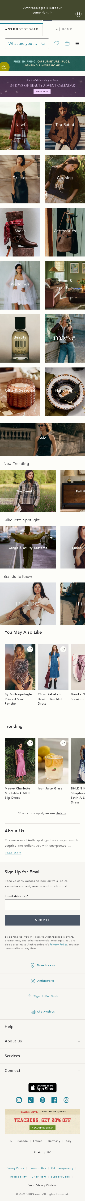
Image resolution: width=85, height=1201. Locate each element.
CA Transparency (62, 1168)
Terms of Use (37, 1168)
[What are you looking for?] (43, 44)
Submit (42, 920)
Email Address (16, 896)
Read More (13, 853)
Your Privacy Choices (42, 1185)
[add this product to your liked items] (30, 649)
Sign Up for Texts (46, 996)
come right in (42, 12)
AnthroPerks (46, 980)
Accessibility (18, 1176)
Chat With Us (46, 1011)
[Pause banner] (78, 14)
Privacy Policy (58, 944)
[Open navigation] (77, 43)
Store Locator (46, 965)
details (61, 813)
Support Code (60, 1176)
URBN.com (39, 1176)
